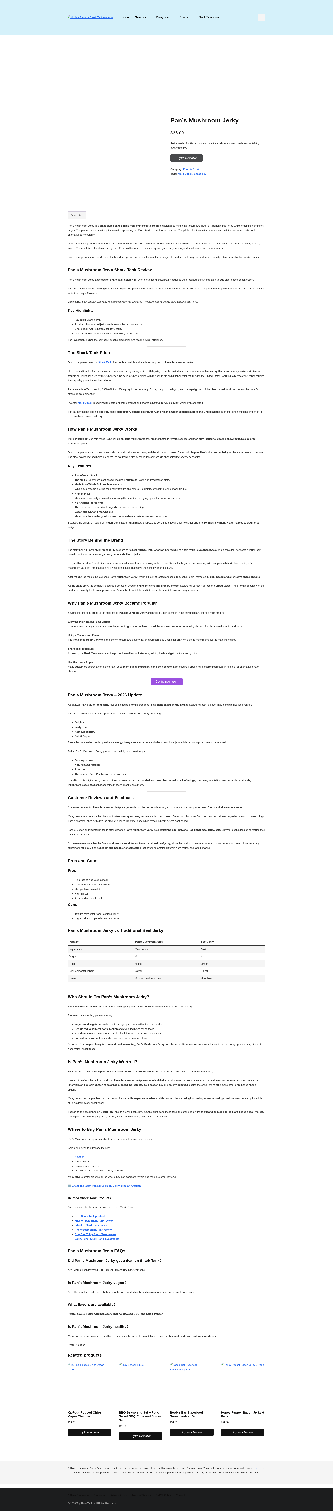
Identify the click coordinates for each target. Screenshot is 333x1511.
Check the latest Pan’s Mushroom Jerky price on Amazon (106, 1185)
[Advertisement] (166, 73)
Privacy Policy (118, 1495)
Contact (180, 1495)
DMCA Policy (163, 1495)
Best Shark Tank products (90, 1216)
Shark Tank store (208, 17)
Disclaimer (99, 1495)
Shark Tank (105, 362)
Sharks (184, 17)
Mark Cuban (185, 173)
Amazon (79, 1156)
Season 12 (200, 173)
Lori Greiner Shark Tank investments (97, 1238)
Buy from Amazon (186, 158)
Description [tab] (76, 215)
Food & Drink (191, 169)
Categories (163, 17)
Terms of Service (141, 1495)
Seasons (140, 17)
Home (125, 17)
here (257, 1468)
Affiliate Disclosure (78, 1495)
